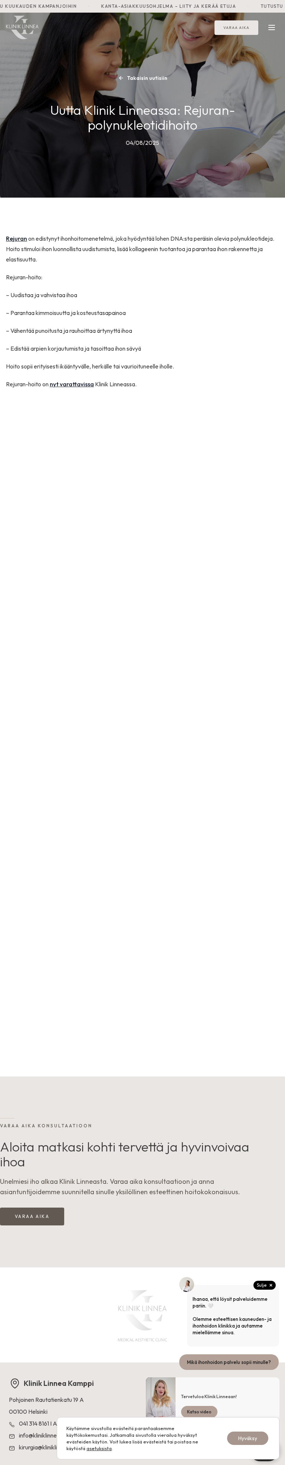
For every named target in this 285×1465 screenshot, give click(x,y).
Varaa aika (236, 27)
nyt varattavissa (72, 384)
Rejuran (16, 238)
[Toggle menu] (271, 27)
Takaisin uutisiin (147, 78)
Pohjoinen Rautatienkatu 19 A (46, 1399)
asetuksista (99, 1448)
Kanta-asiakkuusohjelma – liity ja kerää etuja (144, 6)
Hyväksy (247, 1438)
